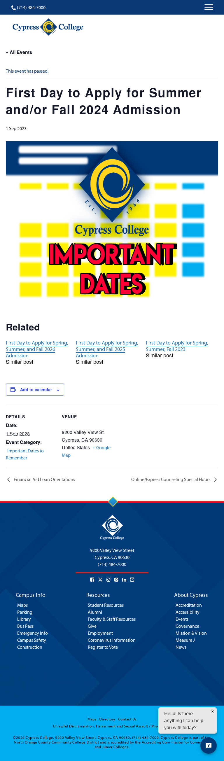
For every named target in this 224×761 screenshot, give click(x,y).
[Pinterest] (116, 579)
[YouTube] (132, 579)
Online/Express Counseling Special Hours (171, 479)
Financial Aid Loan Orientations (44, 479)
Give (92, 626)
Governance (187, 626)
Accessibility (188, 612)
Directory (107, 719)
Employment (100, 633)
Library (24, 619)
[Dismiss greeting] (213, 711)
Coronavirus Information (112, 640)
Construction (29, 647)
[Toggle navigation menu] (209, 7)
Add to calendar (36, 389)
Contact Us (127, 719)
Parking (24, 612)
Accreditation (189, 605)
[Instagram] (108, 579)
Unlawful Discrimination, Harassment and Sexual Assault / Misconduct (112, 726)
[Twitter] (100, 579)
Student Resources (106, 605)
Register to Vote (103, 647)
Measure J (185, 640)
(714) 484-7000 (31, 7)
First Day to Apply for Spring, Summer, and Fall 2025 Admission (107, 349)
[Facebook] (92, 579)
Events (182, 619)
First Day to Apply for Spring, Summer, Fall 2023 (177, 345)
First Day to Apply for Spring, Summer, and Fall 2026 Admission (37, 349)
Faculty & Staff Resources (112, 619)
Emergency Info (32, 633)
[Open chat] (208, 745)
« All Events (19, 52)
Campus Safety (31, 640)
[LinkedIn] (124, 579)
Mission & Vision (191, 633)
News (181, 647)
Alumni (95, 612)
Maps (22, 605)
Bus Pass (25, 626)
